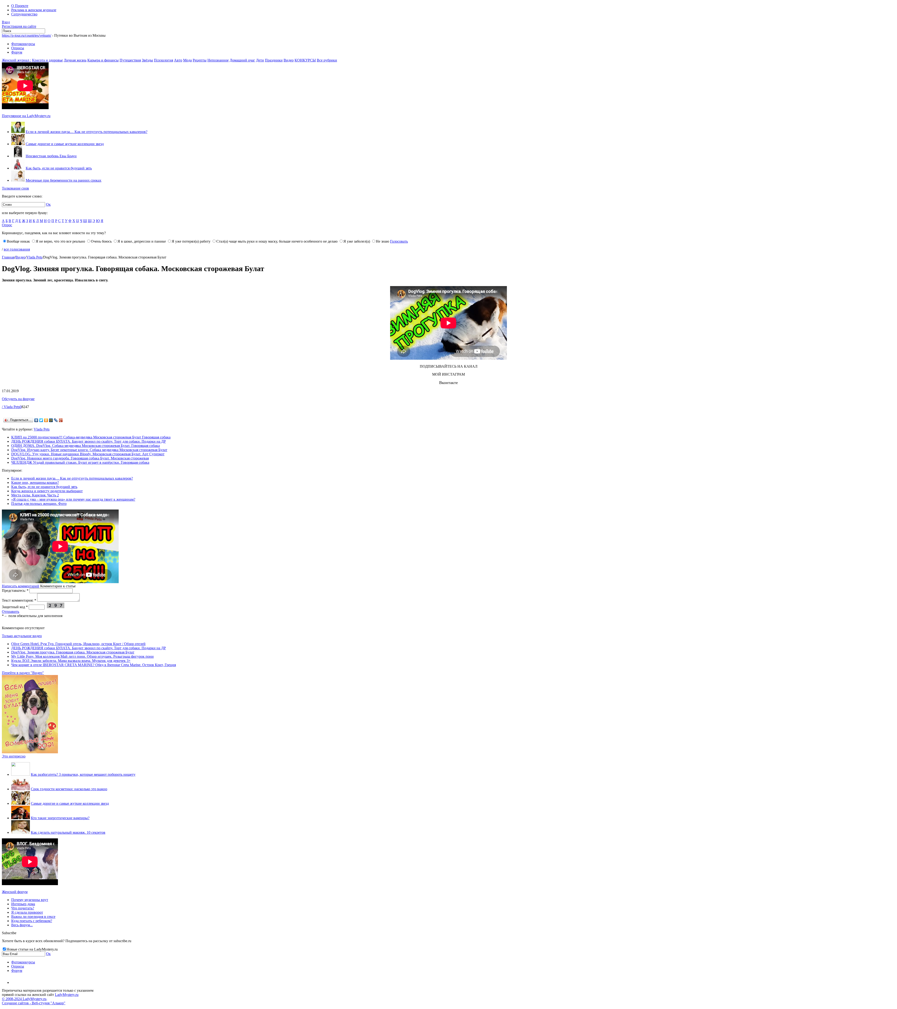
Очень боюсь (101, 241)
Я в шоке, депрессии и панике (141, 241)
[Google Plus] (60, 420)
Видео (289, 60)
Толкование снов (15, 188)
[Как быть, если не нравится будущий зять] (18, 168)
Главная (8, 257)
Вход (6, 22)
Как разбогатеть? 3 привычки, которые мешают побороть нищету (83, 774)
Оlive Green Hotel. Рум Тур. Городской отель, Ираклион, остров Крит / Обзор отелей (78, 644)
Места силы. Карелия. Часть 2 (35, 495)
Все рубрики (327, 60)
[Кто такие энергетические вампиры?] (20, 818)
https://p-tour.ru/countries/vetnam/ (26, 35)
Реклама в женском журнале (33, 10)
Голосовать (399, 241)
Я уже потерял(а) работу (191, 241)
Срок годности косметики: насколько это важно (69, 789)
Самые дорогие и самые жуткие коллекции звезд (65, 144)
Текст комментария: (19, 600)
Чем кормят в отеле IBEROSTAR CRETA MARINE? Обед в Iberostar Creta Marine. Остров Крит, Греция (93, 665)
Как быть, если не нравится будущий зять (59, 168)
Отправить (10, 612)
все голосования (17, 249)
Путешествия (130, 60)
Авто (178, 60)
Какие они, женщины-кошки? (35, 483)
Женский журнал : (16, 60)
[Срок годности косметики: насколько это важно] (20, 789)
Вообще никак (18, 241)
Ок (48, 204)
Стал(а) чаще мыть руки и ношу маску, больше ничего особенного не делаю (277, 241)
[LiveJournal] (55, 420)
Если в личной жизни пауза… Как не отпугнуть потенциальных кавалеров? (86, 132)
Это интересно (13, 756)
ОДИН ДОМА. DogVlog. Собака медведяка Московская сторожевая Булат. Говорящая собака (85, 446)
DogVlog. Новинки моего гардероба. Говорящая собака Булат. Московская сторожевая (80, 458)
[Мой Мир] (51, 420)
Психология (163, 60)
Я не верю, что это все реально (60, 241)
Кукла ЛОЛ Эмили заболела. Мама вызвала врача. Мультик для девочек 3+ (71, 661)
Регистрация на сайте (19, 26)
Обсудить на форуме (18, 399)
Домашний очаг (242, 60)
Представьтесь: (15, 590)
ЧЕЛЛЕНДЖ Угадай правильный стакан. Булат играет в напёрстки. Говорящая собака (80, 462)
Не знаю (382, 241)
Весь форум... (22, 925)
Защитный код (15, 607)
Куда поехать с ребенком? (31, 921)
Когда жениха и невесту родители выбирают (47, 491)
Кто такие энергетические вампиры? (60, 818)
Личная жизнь (75, 60)
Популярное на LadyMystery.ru (26, 116)
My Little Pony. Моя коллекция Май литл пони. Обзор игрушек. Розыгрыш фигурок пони (82, 656)
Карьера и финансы (103, 60)
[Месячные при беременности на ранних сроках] (18, 180)
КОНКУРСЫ (305, 60)
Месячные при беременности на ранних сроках (63, 180)
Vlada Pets (34, 257)
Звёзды (147, 60)
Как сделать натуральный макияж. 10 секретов (68, 832)
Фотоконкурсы (23, 44)
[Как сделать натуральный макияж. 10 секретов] (20, 832)
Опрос (7, 225)
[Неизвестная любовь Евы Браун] (18, 156)
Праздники (274, 60)
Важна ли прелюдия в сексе (33, 917)
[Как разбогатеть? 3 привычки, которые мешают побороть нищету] (20, 774)
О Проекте (19, 6)
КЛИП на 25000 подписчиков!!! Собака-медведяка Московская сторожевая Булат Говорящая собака (91, 437)
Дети (260, 60)
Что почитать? (22, 908)
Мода (187, 60)
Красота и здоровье (47, 60)
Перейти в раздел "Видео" (23, 673)
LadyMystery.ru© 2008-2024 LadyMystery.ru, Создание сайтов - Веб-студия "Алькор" (40, 999)
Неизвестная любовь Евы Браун (51, 156)
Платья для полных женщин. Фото (39, 504)
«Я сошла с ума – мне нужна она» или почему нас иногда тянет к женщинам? (73, 499)
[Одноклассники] (46, 420)
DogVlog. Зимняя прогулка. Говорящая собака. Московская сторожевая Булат (72, 652)
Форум (16, 52)
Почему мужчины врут (29, 900)
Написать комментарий (20, 586)
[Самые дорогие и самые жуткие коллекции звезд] (18, 144)
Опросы (17, 48)
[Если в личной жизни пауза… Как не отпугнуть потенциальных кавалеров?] (18, 132)
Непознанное (218, 60)
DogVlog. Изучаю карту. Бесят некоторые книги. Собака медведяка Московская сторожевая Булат (89, 450)
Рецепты (199, 60)
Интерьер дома (23, 904)
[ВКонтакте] (36, 420)
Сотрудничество (24, 14)
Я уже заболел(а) (356, 241)
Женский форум (15, 892)
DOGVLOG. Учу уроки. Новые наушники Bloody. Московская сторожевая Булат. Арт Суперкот (87, 454)
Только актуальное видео (22, 636)
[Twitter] (41, 420)
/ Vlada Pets (11, 407)
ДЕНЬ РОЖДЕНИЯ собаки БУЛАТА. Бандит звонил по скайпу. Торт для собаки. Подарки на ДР (88, 441)
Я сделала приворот (27, 912)
